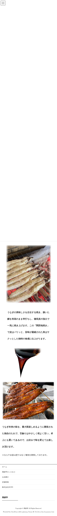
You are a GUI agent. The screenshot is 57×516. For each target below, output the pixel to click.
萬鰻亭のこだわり (8, 472)
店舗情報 (5, 482)
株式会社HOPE (7, 487)
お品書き (5, 477)
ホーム (4, 467)
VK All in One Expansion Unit (44, 512)
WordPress (14, 512)
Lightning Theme (27, 512)
